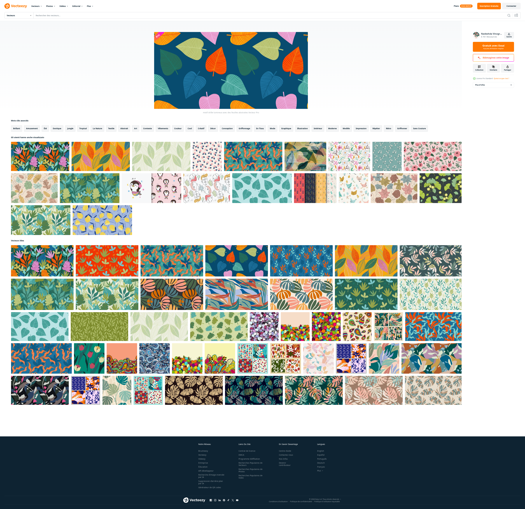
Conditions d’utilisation (278, 501)
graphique (286, 128)
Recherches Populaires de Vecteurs (250, 464)
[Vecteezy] (15, 6)
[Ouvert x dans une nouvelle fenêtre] (233, 500)
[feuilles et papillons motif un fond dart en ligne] (34, 188)
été (45, 128)
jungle (70, 128)
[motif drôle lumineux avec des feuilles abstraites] (40, 156)
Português (322, 459)
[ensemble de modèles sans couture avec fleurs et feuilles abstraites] (85, 390)
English (320, 451)
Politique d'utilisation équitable (327, 501)
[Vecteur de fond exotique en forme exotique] (305, 156)
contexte (147, 128)
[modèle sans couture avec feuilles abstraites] (116, 390)
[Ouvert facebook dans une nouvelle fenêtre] (211, 500)
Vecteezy (202, 455)
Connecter (511, 6)
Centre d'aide (285, 451)
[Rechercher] (509, 15)
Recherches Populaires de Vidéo (250, 476)
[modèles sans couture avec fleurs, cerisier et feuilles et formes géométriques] (148, 390)
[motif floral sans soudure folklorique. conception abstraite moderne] (433, 156)
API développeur (206, 470)
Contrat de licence (247, 451)
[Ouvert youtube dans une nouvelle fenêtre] (237, 500)
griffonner (402, 128)
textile (111, 128)
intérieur (318, 128)
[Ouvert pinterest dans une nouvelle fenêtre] (224, 500)
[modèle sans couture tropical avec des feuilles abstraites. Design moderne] (194, 390)
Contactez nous (286, 455)
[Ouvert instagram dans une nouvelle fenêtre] (215, 500)
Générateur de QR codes (209, 487)
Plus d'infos (480, 85)
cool (190, 128)
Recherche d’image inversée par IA (211, 475)
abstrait (124, 128)
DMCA (241, 455)
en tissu (260, 128)
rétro (388, 128)
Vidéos (62, 6)
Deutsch (321, 463)
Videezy (201, 459)
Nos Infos (283, 459)
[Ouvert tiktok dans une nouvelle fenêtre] (228, 500)
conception (227, 128)
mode (272, 128)
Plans (456, 6)
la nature (97, 128)
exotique (57, 128)
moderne (332, 128)
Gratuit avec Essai (493, 47)
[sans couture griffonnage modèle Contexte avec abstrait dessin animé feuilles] (264, 326)
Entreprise (203, 463)
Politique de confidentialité (301, 501)
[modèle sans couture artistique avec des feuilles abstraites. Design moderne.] (384, 358)
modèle (346, 128)
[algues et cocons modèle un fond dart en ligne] (394, 188)
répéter (376, 128)
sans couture (419, 128)
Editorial (76, 6)
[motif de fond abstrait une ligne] (206, 188)
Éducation (203, 466)
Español (320, 455)
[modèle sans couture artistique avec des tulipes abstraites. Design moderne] (89, 358)
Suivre (509, 37)
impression (361, 128)
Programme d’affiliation (249, 459)
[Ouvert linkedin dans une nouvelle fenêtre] (220, 500)
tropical (83, 128)
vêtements (163, 128)
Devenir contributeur (285, 464)
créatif (201, 128)
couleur (178, 128)
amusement (32, 128)
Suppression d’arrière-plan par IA (210, 482)
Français (321, 466)
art (135, 128)
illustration (302, 128)
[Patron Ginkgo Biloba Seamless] (441, 188)
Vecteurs (35, 6)
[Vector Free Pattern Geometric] (315, 188)
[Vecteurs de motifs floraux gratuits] (349, 156)
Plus (89, 6)
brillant (16, 128)
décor (213, 128)
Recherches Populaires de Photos (250, 470)
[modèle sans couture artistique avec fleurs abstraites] (318, 358)
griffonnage (244, 128)
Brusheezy (203, 451)
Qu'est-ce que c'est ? (501, 78)
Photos (49, 6)
